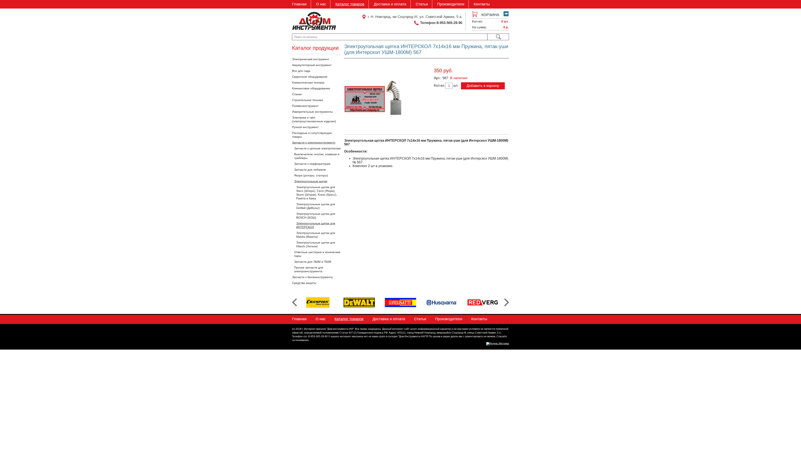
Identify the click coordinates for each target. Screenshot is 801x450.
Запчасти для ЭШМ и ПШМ (312, 261)
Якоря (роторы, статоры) (311, 175)
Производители (450, 4)
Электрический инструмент (310, 59)
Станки (297, 94)
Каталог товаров (349, 4)
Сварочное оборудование (309, 76)
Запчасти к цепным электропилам (317, 148)
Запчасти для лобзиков (310, 169)
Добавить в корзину (483, 86)
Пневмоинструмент (305, 106)
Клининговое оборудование (311, 88)
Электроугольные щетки (310, 181)
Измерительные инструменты (312, 111)
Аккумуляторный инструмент (311, 65)
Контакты (482, 4)
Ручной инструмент (305, 127)
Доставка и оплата (390, 4)
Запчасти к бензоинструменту (312, 277)
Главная (299, 4)
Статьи (422, 4)
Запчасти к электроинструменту (313, 142)
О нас (321, 4)
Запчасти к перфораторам (312, 163)
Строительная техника (307, 100)
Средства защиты (304, 283)
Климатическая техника (308, 82)
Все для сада (301, 70)
